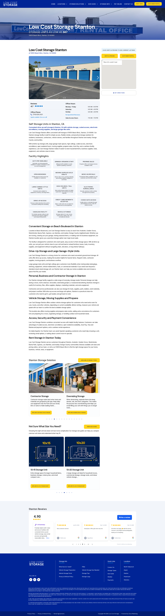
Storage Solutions (77, 4)
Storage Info (105, 4)
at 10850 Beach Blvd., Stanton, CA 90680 (42, 53)
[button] (97, 78)
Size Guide (92, 4)
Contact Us (128, 4)
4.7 (32, 106)
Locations (61, 4)
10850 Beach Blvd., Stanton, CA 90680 (41, 35)
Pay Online (118, 4)
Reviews (34, 104)
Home (53, 4)
